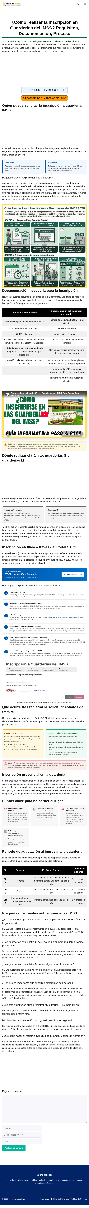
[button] (78, 4)
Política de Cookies (79, 1199)
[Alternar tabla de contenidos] (62, 90)
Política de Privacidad (60, 1199)
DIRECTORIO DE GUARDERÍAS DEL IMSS (44, 98)
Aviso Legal (44, 1199)
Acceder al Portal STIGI (73, 574)
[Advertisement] (44, 71)
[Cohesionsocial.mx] (12, 4)
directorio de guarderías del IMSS (63, 617)
